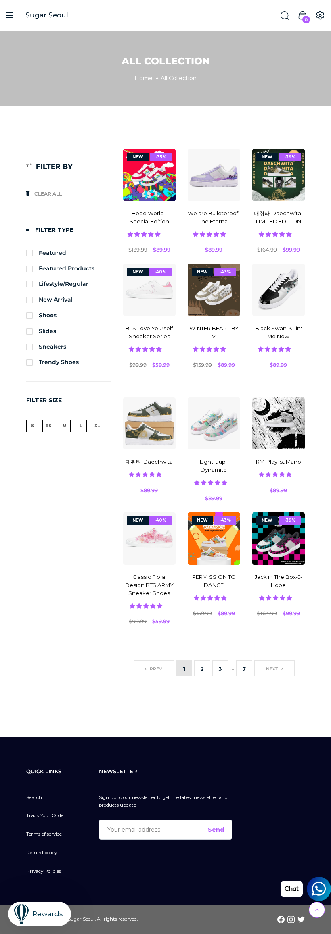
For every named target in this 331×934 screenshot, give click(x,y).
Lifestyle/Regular (63, 283)
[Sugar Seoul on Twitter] (301, 919)
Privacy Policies (43, 871)
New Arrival (56, 299)
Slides (47, 331)
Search (34, 797)
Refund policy (41, 852)
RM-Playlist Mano (278, 461)
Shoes (48, 315)
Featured (52, 252)
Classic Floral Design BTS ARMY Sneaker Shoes (149, 585)
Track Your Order (45, 815)
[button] (145, 234)
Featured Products (66, 268)
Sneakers (52, 346)
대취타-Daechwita (149, 461)
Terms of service (44, 834)
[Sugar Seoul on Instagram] (291, 919)
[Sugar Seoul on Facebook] (281, 919)
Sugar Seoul (46, 15)
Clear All (48, 194)
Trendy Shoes (59, 362)
